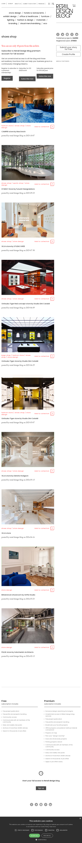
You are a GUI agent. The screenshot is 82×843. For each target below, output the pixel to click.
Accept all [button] (34, 835)
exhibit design (10, 16)
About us (18, 4)
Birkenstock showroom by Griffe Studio (18, 595)
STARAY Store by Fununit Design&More (18, 189)
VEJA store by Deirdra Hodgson (14, 476)
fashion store (7, 126)
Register (7, 78)
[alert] (41, 830)
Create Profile (68, 54)
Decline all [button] (47, 835)
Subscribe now (27, 79)
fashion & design (25, 20)
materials (40, 20)
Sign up (41, 788)
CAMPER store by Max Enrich (13, 131)
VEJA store (6, 533)
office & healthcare (29, 16)
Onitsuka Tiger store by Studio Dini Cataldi (19, 361)
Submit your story (29, 4)
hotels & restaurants (34, 13)
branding (13, 23)
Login (3, 3)
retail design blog (16, 135)
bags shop (6, 355)
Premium (41, 4)
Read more (53, 826)
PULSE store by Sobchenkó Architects (17, 652)
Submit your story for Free (68, 48)
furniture (45, 16)
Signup (10, 3)
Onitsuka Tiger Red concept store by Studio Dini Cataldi (25, 303)
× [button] (80, 818)
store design (15, 13)
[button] (16, 830)
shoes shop (19, 126)
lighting (10, 20)
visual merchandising (30, 23)
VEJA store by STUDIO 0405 (13, 246)
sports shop (18, 183)
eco (45, 23)
